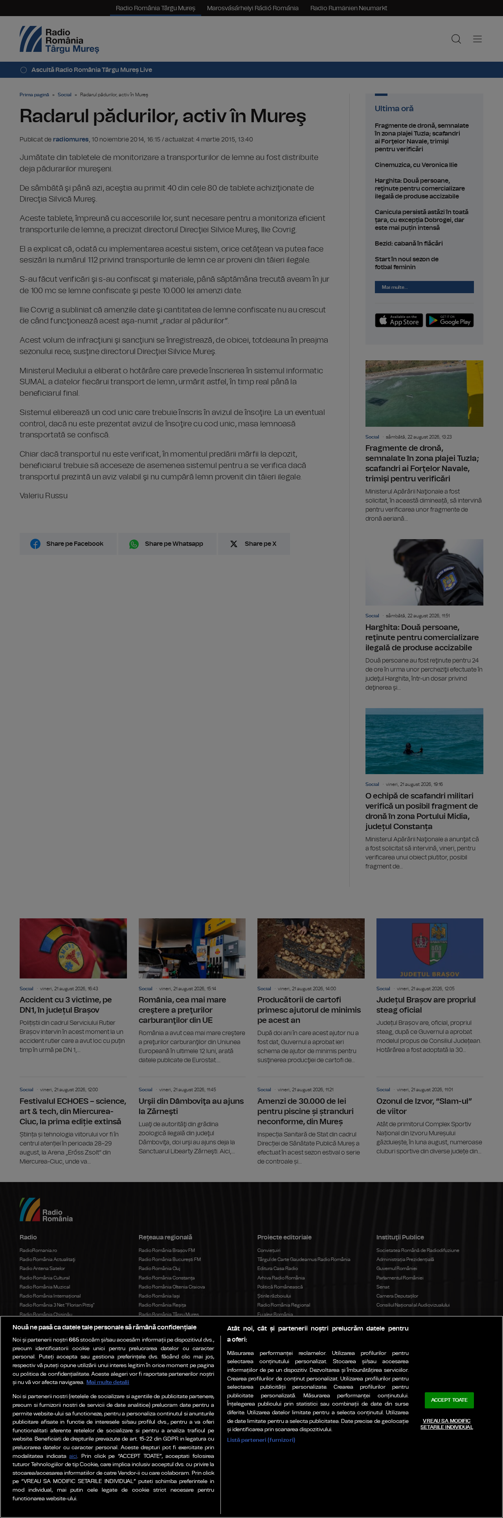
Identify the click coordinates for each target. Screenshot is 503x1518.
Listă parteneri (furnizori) (261, 1440)
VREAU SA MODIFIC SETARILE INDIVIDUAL (446, 1424)
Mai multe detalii (107, 1382)
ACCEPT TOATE (449, 1400)
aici (73, 1456)
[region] (251, 1417)
